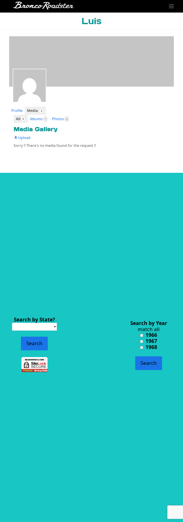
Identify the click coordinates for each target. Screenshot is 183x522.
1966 (150, 335)
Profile (17, 110)
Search (34, 343)
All (20, 118)
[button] (171, 6)
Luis (91, 21)
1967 (150, 341)
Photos (59, 118)
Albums (38, 118)
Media (34, 110)
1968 (150, 347)
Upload (24, 137)
